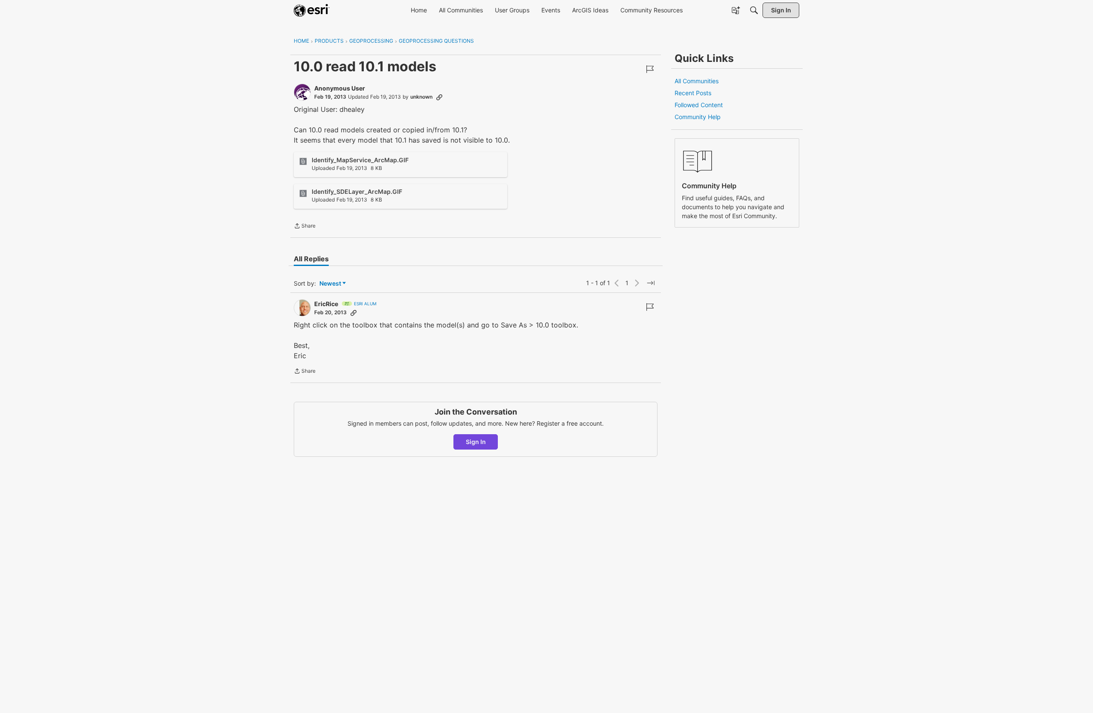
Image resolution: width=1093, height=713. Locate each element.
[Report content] (650, 69)
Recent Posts (693, 92)
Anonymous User (339, 88)
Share (305, 226)
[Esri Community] (312, 10)
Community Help (698, 116)
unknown (421, 97)
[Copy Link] (439, 97)
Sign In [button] (476, 441)
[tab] (311, 258)
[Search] (754, 10)
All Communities (697, 81)
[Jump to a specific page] (651, 283)
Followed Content (699, 104)
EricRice (326, 303)
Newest (330, 284)
